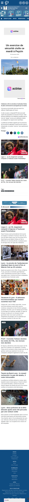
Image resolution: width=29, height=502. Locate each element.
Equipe (14, 453)
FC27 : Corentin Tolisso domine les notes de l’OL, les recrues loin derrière (14, 341)
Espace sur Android (14, 485)
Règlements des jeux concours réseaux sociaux (14, 490)
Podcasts (14, 477)
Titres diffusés (14, 457)
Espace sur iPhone (14, 484)
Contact (14, 455)
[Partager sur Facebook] (7, 133)
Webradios (21, 18)
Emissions (14, 471)
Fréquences (14, 458)
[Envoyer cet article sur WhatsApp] (18, 133)
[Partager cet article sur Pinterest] (14, 133)
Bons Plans (7, 18)
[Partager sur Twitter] (11, 133)
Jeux (14, 473)
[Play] (2, 8)
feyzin (2, 191)
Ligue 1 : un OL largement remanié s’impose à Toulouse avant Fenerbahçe (13, 229)
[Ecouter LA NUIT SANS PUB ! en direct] (14, 203)
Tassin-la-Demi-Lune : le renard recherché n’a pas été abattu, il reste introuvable (13, 375)
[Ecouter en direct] (20, 2)
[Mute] (26, 8)
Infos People (14, 465)
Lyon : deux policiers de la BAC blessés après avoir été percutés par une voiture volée (14, 410)
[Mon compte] (26, 2)
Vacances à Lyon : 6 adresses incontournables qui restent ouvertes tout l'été (13, 300)
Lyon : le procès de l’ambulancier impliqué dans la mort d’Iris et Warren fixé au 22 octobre (14, 265)
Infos (14, 18)
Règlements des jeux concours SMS (14, 492)
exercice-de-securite (9, 191)
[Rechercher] (23, 2)
